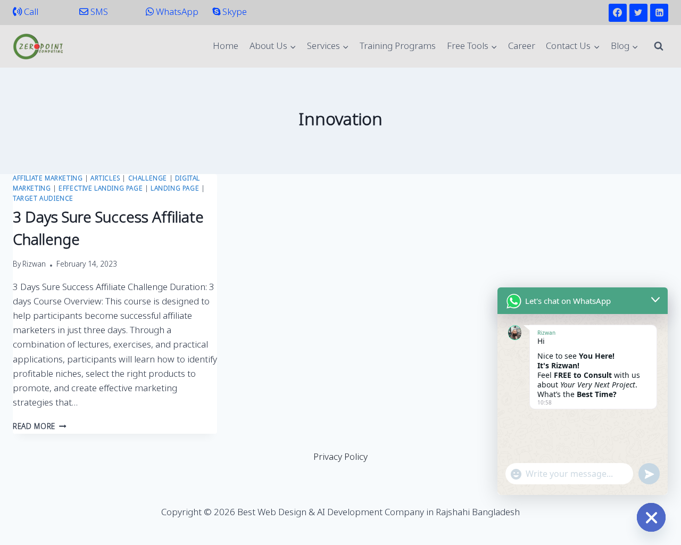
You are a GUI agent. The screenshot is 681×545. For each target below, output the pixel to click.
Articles (105, 179)
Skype (233, 12)
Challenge (147, 179)
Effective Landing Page (101, 189)
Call (30, 12)
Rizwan (34, 265)
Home (225, 46)
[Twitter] (638, 13)
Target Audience (43, 199)
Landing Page (175, 189)
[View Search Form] (658, 46)
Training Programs (398, 46)
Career (521, 46)
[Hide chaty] (651, 517)
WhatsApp (176, 12)
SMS (98, 12)
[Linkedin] (659, 13)
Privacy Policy (340, 457)
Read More (40, 427)
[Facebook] (618, 13)
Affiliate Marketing (47, 179)
